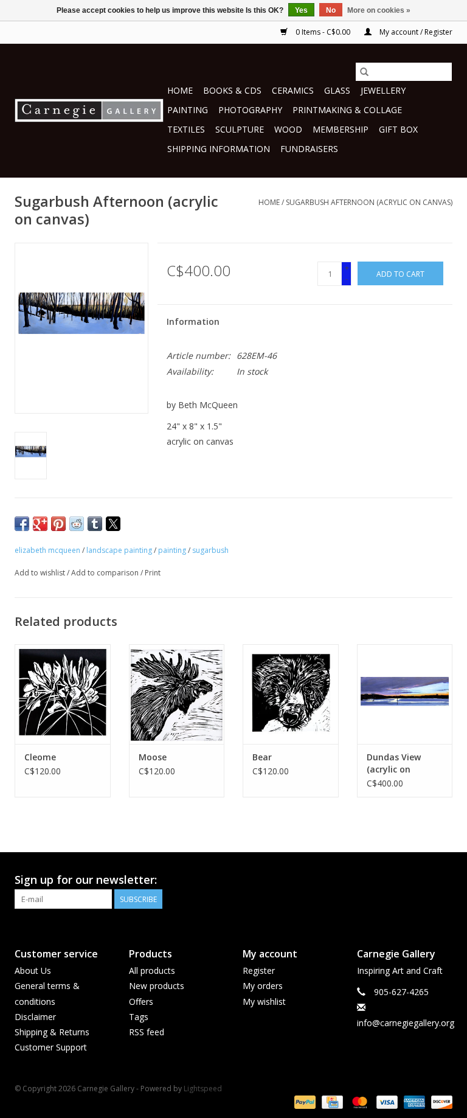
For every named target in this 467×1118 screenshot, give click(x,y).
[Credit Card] (330, 1101)
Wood (288, 129)
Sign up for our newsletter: (86, 879)
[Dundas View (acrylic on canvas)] (405, 694)
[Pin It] (58, 523)
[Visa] (386, 1101)
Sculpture (239, 129)
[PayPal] (303, 1101)
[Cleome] (63, 694)
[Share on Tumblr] (95, 523)
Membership (340, 129)
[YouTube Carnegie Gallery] (421, 880)
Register (259, 970)
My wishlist (264, 1001)
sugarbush (210, 550)
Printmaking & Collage (347, 110)
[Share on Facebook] (22, 523)
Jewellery (383, 90)
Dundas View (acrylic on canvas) (394, 763)
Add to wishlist (41, 573)
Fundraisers (309, 149)
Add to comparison (105, 573)
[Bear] (291, 694)
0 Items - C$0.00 (323, 32)
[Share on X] (113, 523)
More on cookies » (378, 10)
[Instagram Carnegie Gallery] (442, 880)
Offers (141, 1001)
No (331, 10)
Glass (337, 90)
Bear (262, 757)
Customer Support (51, 1047)
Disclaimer (35, 1017)
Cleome (40, 757)
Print (153, 573)
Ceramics (293, 90)
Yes (301, 10)
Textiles (186, 129)
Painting (187, 110)
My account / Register (415, 32)
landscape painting (119, 550)
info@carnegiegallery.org (405, 1023)
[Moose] (177, 694)
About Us (33, 970)
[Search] (364, 72)
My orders (263, 985)
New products (156, 985)
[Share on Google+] (40, 523)
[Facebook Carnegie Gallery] (377, 880)
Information (193, 321)
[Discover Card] (439, 1101)
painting (172, 550)
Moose (153, 757)
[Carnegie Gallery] (89, 110)
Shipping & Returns (52, 1032)
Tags (138, 1017)
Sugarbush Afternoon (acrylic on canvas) (369, 202)
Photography (250, 110)
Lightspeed (203, 1088)
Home (180, 90)
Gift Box (398, 129)
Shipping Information (218, 149)
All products (152, 970)
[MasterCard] (358, 1101)
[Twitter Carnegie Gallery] (399, 880)
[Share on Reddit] (76, 523)
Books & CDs (232, 90)
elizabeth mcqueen (47, 550)
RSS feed (146, 1032)
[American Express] (413, 1101)
